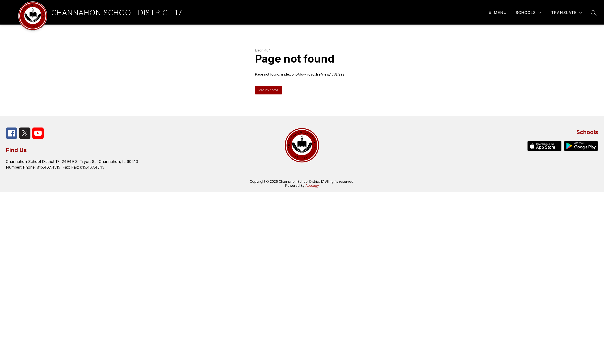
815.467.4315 (48, 167)
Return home (268, 90)
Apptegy (312, 185)
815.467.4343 (92, 167)
